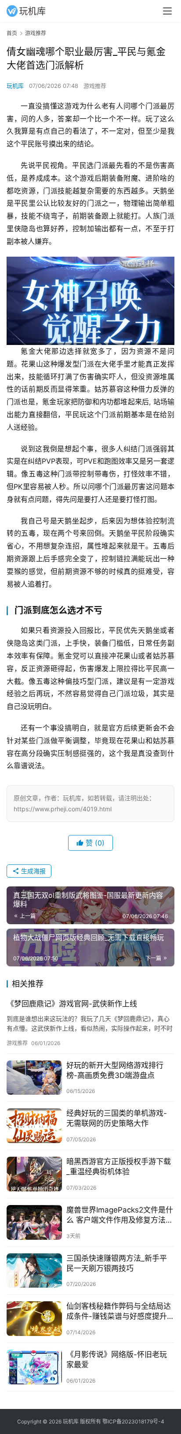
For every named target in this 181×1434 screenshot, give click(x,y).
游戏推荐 (94, 85)
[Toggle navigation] (167, 11)
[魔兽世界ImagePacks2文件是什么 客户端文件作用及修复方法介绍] (34, 1222)
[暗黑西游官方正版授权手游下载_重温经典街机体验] (34, 1174)
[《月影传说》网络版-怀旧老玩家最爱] (34, 1367)
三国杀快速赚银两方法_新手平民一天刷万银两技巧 (116, 1263)
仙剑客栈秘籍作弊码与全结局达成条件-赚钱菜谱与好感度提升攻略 (118, 1311)
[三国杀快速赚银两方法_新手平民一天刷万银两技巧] (34, 1270)
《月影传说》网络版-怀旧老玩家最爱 (116, 1359)
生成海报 (32, 871)
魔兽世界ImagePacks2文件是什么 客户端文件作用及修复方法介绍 (119, 1215)
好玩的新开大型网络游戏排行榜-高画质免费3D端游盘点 (114, 1070)
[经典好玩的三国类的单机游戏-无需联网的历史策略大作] (34, 1125)
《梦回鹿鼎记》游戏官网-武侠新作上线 (72, 1003)
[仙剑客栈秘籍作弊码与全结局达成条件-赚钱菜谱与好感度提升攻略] (34, 1318)
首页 (12, 33)
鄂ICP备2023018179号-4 (133, 1421)
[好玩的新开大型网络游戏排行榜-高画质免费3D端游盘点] (34, 1077)
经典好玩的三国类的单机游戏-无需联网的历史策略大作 (116, 1118)
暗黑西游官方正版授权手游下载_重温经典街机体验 (118, 1166)
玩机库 (15, 85)
